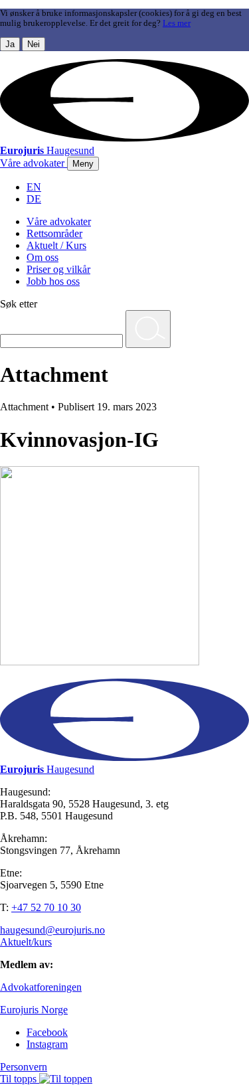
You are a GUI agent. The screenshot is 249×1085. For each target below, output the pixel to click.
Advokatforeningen (41, 987)
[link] (33, 163)
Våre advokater (59, 221)
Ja (10, 44)
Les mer (177, 23)
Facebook (47, 1032)
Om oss (42, 257)
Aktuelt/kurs (26, 942)
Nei (33, 44)
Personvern (23, 1066)
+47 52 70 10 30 (46, 907)
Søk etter (18, 303)
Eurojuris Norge (34, 1009)
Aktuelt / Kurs (56, 245)
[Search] (148, 329)
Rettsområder (54, 233)
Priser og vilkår (58, 269)
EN (34, 187)
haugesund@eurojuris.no (52, 930)
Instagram (47, 1044)
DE (34, 199)
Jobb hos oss (53, 281)
